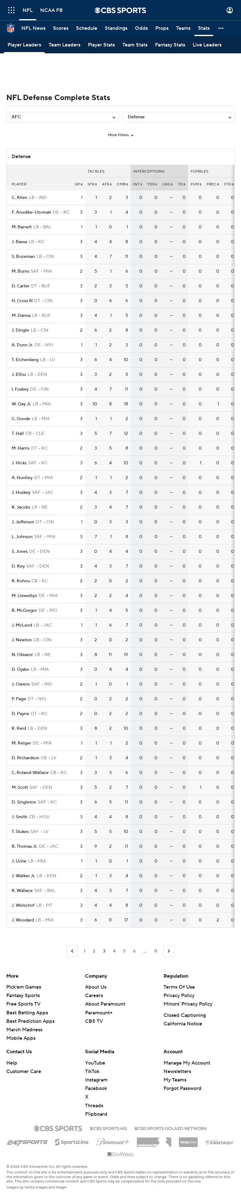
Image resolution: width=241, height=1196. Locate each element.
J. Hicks (19, 463)
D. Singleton (24, 802)
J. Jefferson (23, 522)
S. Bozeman (23, 256)
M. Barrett (22, 227)
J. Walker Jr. (23, 876)
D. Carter (20, 286)
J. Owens (21, 684)
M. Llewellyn (24, 596)
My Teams (174, 1080)
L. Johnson (22, 537)
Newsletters (177, 1071)
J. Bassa (19, 242)
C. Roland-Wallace (30, 773)
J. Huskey (21, 492)
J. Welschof (23, 905)
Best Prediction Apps (30, 1021)
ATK (105, 184)
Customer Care (23, 1071)
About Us (95, 987)
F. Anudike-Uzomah (31, 212)
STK (91, 184)
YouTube (95, 1063)
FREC (211, 184)
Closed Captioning (184, 1015)
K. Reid (19, 728)
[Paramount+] (112, 1141)
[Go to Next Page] (168, 951)
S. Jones (20, 551)
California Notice (182, 1024)
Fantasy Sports (23, 995)
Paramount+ (99, 1013)
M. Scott (20, 787)
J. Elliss (19, 374)
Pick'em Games (23, 987)
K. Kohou (21, 581)
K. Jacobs (21, 507)
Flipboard (96, 1114)
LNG (166, 184)
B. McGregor (24, 610)
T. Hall (18, 433)
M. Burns (20, 271)
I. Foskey (20, 389)
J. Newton (22, 640)
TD (180, 184)
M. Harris (20, 448)
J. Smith (19, 817)
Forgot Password (182, 1088)
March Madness (24, 1030)
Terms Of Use (179, 987)
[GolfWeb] (120, 1154)
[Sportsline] (72, 1141)
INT (136, 184)
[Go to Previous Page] (72, 951)
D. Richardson (25, 758)
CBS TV (94, 1021)
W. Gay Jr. (21, 404)
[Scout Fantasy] (219, 1142)
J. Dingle (20, 330)
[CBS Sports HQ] (108, 1128)
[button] (11, 10)
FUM (194, 184)
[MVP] (188, 1140)
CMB (121, 184)
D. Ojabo (20, 669)
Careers (94, 995)
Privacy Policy (179, 995)
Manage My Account (186, 1063)
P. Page (19, 699)
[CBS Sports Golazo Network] (170, 1128)
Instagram (96, 1080)
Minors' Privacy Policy (187, 1004)
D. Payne (20, 714)
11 (155, 951)
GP (77, 184)
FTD (227, 184)
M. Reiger (21, 743)
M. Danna (21, 315)
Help (11, 1063)
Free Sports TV (23, 1004)
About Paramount (105, 1004)
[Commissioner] (154, 1140)
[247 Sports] (27, 1141)
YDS (151, 184)
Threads (94, 1106)
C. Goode (21, 419)
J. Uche (19, 861)
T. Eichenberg (25, 360)
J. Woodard (23, 920)
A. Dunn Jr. (22, 345)
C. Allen (19, 197)
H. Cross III (22, 301)
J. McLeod (22, 625)
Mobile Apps (20, 1038)
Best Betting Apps (27, 1013)
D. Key (18, 566)
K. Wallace (22, 891)
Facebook (96, 1088)
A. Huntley (22, 478)
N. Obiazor (22, 655)
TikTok (92, 1071)
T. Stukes (20, 832)
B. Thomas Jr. (24, 846)
